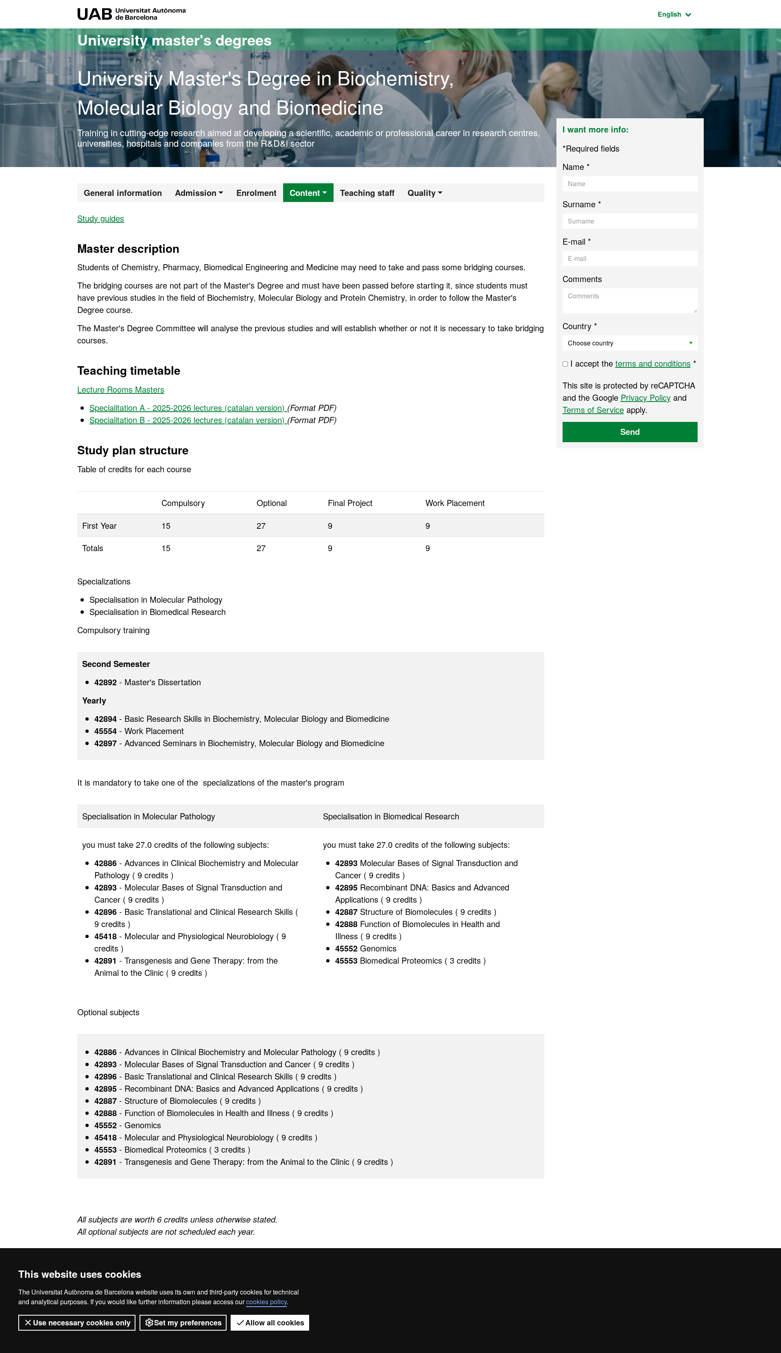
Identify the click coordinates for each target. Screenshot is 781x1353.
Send (630, 431)
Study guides (100, 218)
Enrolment (256, 192)
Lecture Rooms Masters (120, 389)
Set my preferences (188, 1322)
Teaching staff (367, 192)
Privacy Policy (646, 397)
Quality (422, 192)
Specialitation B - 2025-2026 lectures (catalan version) (188, 420)
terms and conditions (653, 363)
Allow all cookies (274, 1322)
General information (123, 192)
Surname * (582, 204)
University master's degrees (174, 39)
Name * (576, 166)
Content (305, 192)
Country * (580, 326)
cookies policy (266, 1301)
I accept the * (632, 363)
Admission (195, 192)
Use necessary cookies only (82, 1322)
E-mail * (577, 241)
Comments (582, 278)
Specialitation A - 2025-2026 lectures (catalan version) (188, 407)
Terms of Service (593, 409)
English (681, 14)
